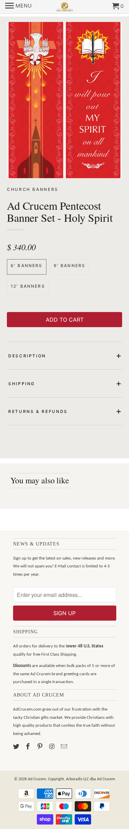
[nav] (18, 7)
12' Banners (28, 286)
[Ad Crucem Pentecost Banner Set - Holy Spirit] (64, 100)
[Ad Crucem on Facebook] (28, 747)
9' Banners (70, 265)
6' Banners (27, 265)
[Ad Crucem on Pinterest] (40, 747)
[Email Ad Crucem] (64, 747)
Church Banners (32, 189)
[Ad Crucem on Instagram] (52, 747)
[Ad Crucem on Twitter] (17, 747)
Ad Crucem (37, 779)
